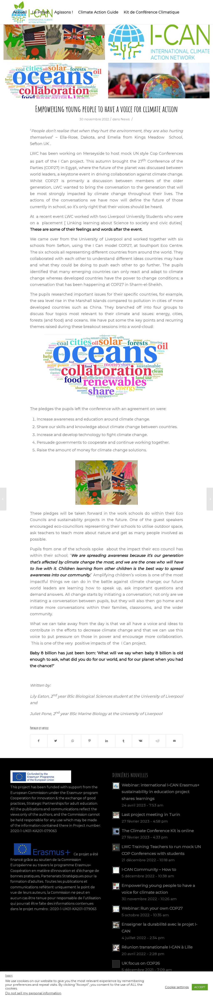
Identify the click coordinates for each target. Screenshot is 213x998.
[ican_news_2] (106, 61)
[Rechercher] (66, 36)
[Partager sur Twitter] (55, 741)
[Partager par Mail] (174, 741)
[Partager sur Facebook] (38, 741)
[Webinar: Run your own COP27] (3, 499)
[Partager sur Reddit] (157, 741)
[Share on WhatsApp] (72, 741)
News (125, 119)
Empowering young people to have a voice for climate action (106, 109)
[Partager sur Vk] (140, 741)
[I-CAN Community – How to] (210, 499)
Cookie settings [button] (177, 987)
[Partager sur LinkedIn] (106, 741)
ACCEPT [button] (199, 987)
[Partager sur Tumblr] (123, 741)
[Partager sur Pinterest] (89, 741)
